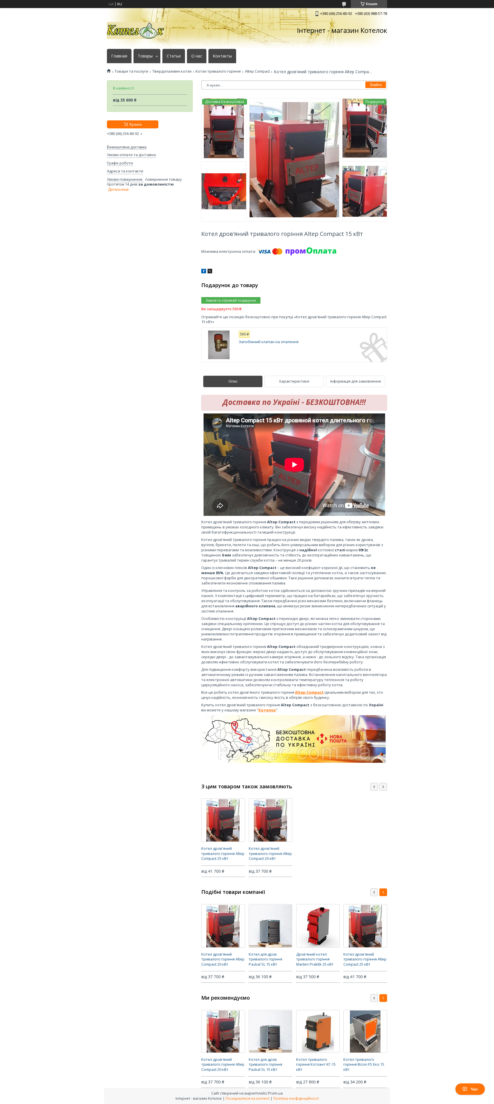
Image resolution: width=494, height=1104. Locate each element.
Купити (136, 124)
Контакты (222, 56)
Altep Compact (257, 71)
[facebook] (203, 271)
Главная (119, 56)
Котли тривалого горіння (218, 71)
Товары (145, 56)
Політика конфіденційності (296, 1098)
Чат (474, 1089)
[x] (210, 271)
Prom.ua (275, 1093)
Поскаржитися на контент (248, 1098)
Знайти (376, 85)
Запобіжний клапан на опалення (268, 341)
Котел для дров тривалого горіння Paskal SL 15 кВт (265, 959)
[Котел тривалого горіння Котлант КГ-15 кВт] (318, 1031)
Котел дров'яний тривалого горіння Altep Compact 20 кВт (270, 853)
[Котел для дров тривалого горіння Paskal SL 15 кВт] (270, 926)
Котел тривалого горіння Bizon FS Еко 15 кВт (363, 1064)
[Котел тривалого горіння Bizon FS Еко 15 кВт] (365, 1031)
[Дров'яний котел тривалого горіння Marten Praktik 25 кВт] (318, 926)
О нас (196, 56)
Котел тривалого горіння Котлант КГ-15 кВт (316, 1064)
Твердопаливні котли (172, 71)
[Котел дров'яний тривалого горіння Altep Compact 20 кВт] (270, 820)
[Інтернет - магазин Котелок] (135, 30)
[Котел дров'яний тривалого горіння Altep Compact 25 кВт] (223, 820)
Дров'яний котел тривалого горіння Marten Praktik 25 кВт (315, 959)
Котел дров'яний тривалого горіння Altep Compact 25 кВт (222, 853)
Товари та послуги (131, 71)
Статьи (174, 56)
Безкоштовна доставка (126, 147)
